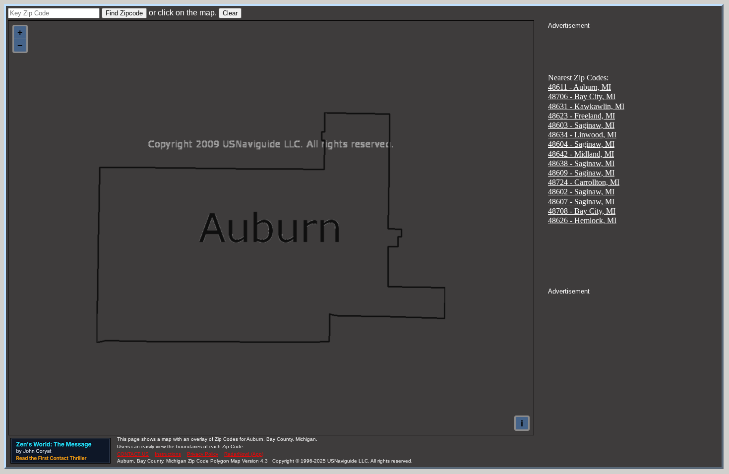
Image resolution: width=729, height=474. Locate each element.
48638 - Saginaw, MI (581, 163)
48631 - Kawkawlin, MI (586, 106)
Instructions (168, 454)
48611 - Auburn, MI (579, 87)
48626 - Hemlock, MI (582, 220)
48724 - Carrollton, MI (583, 182)
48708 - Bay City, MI (581, 211)
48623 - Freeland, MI (581, 116)
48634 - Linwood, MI (582, 134)
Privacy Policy (202, 454)
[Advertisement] (634, 42)
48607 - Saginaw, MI (581, 201)
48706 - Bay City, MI (581, 96)
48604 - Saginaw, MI (581, 144)
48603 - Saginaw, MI (581, 125)
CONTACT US (133, 454)
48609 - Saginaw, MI (581, 173)
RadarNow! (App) (243, 454)
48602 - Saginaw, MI (581, 191)
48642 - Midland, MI (581, 154)
